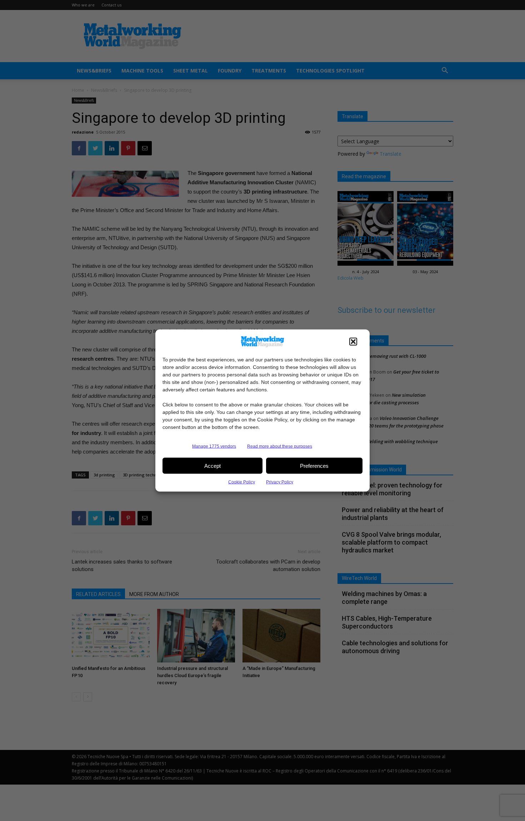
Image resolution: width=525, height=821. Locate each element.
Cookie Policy (241, 482)
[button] (353, 341)
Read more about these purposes (279, 446)
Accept (212, 465)
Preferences (314, 465)
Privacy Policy (279, 482)
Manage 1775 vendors (214, 446)
